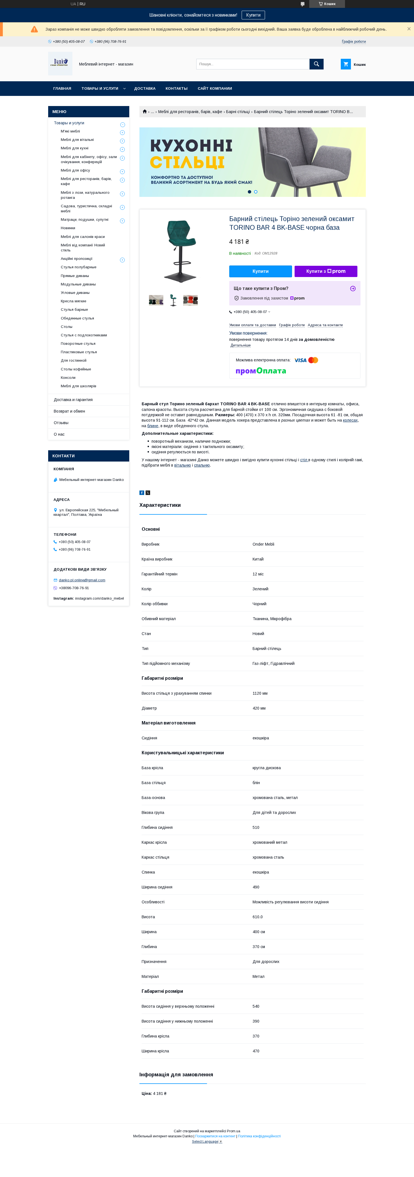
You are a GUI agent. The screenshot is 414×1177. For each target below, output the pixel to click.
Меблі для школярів (78, 386)
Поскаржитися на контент (215, 1136)
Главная (62, 88)
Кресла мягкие (73, 301)
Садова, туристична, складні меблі (86, 208)
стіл (304, 460)
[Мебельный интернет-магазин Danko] (60, 74)
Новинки (68, 228)
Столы (66, 327)
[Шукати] (317, 64)
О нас (59, 434)
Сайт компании (215, 88)
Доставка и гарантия (73, 399)
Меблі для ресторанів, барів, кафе (190, 111)
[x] (148, 493)
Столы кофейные (76, 369)
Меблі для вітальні (77, 140)
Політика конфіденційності (259, 1136)
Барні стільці (238, 111)
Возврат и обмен (69, 411)
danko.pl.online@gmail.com (82, 580)
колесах (350, 420)
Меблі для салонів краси (83, 237)
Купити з (316, 271)
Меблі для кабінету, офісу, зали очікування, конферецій (89, 159)
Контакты (177, 88)
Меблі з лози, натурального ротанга (85, 195)
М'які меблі (70, 131)
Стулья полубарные (78, 267)
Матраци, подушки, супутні (84, 219)
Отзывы (61, 422)
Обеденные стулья (77, 318)
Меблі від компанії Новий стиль (83, 247)
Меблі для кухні (74, 148)
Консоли (68, 377)
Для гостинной (73, 360)
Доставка (144, 88)
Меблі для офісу (75, 170)
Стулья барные (74, 309)
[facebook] (141, 493)
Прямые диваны (75, 276)
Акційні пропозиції (77, 258)
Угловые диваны (75, 293)
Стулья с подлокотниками (84, 335)
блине (152, 426)
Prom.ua (233, 1131)
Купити (253, 15)
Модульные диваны (78, 284)
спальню (202, 465)
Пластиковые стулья (79, 352)
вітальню (182, 465)
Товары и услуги (99, 88)
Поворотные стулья (78, 343)
